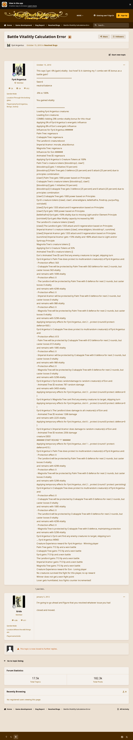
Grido (19, 611)
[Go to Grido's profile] (19, 602)
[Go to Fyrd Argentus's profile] (8, 45)
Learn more (5, 4)
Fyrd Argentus (18, 45)
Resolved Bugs (50, 45)
